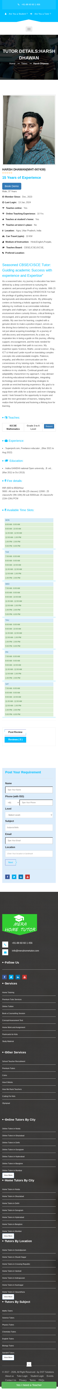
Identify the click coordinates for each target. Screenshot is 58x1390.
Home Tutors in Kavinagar (12, 1285)
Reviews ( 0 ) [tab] (15, 739)
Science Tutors (8, 1318)
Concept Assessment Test (12, 1020)
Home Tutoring (8, 992)
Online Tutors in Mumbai (12, 1170)
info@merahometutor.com (25, 950)
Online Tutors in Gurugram (13, 1150)
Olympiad (6, 1103)
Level (8, 808)
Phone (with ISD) (14, 796)
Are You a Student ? (18, 14)
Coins (4, 1075)
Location (10, 847)
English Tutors (8, 1339)
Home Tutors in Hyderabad (13, 1217)
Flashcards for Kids (10, 1034)
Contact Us (10, 1380)
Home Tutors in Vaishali (11, 1271)
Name (8, 783)
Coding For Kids (8, 1096)
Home (12, 63)
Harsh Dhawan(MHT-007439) (24, 169)
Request (49, 426)
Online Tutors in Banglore (12, 1164)
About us (9, 1376)
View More (8, 1175)
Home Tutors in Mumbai (12, 1231)
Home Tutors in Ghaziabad (13, 1196)
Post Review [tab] (15, 732)
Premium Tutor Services (12, 999)
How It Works (7, 1082)
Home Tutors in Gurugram (12, 1210)
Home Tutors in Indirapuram (13, 1278)
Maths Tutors (7, 1311)
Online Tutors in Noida (11, 1129)
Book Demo (12, 186)
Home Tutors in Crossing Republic (16, 1264)
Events (50, 1376)
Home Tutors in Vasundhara (13, 1292)
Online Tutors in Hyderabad (13, 1157)
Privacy (23, 1380)
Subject (9, 821)
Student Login (37, 1376)
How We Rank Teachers (12, 1089)
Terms (33, 1380)
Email (8, 834)
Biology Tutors (8, 1346)
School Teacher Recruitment (13, 1061)
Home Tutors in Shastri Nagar (14, 1257)
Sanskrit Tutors (8, 1353)
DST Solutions (47, 1372)
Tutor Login (22, 1376)
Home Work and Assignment (13, 1027)
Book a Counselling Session (13, 1013)
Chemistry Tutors (9, 1332)
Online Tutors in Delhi (11, 1143)
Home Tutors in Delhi (10, 1203)
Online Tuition (8, 1006)
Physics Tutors (8, 1325)
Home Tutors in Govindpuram (14, 1250)
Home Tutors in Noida (11, 1189)
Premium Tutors (8, 1068)
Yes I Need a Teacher (29, 1385)
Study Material (8, 1041)
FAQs (41, 1380)
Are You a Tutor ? (43, 14)
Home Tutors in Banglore (12, 1224)
